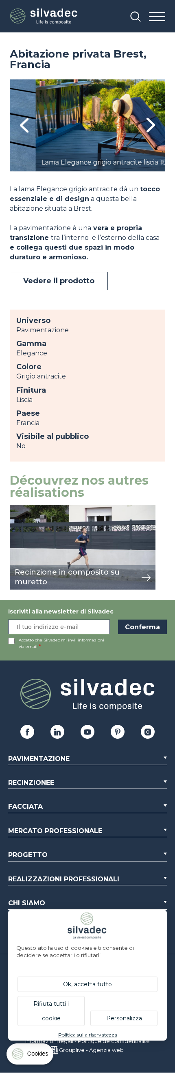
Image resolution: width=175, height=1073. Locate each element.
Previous (24, 125)
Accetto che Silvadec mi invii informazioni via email (61, 643)
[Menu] (157, 17)
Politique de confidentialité (114, 1041)
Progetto (28, 855)
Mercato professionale (55, 831)
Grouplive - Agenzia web (91, 1050)
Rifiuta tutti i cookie (51, 1011)
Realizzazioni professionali (63, 879)
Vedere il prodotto (58, 280)
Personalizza (124, 1018)
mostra (21, 509)
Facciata (25, 806)
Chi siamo (26, 903)
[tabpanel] (87, 125)
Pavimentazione (39, 759)
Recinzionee (31, 783)
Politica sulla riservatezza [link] (87, 1035)
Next (150, 125)
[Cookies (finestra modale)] (30, 1056)
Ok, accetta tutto (87, 984)
